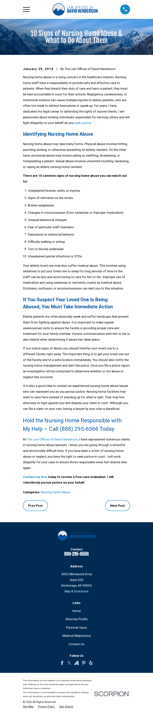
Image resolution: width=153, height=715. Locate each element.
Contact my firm (35, 477)
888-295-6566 (76, 554)
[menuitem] (28, 706)
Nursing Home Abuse (55, 492)
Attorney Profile (76, 619)
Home (76, 611)
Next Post (117, 505)
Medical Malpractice (77, 636)
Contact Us (76, 644)
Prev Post (35, 505)
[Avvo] (76, 663)
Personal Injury (76, 627)
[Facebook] (62, 663)
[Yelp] (91, 663)
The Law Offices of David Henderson (52, 439)
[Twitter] (69, 663)
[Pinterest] (84, 663)
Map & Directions (76, 591)
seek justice (82, 123)
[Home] (74, 9)
